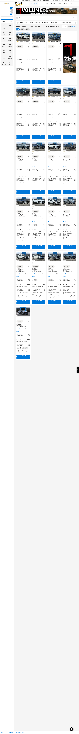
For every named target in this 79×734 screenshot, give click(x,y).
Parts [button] (65, 4)
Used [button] (41, 4)
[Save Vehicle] (29, 46)
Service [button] (59, 4)
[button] (76, 3)
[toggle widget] (71, 729)
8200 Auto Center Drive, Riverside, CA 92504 (52, 0)
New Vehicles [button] (34, 4)
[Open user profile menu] (77, 0)
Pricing (20, 218)
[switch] (7, 8)
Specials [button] (53, 4)
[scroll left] (17, 22)
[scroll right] (75, 22)
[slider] (1, 19)
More (71, 4)
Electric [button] (46, 4)
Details (26, 218)
